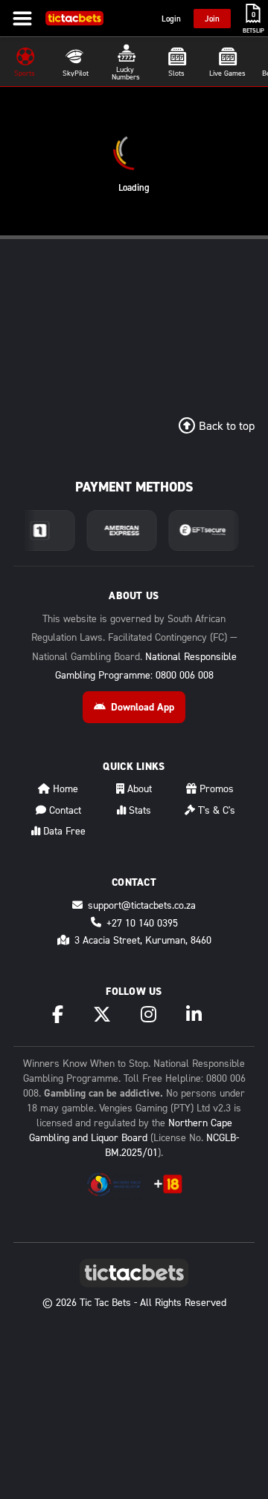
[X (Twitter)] (102, 1014)
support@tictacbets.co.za (142, 904)
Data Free (63, 830)
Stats (138, 809)
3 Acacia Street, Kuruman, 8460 (142, 939)
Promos (215, 788)
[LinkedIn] (194, 1014)
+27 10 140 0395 (142, 922)
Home (64, 788)
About (138, 788)
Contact (63, 809)
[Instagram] (148, 1014)
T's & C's (215, 809)
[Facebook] (57, 1014)
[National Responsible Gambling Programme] (114, 1184)
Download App (142, 706)
